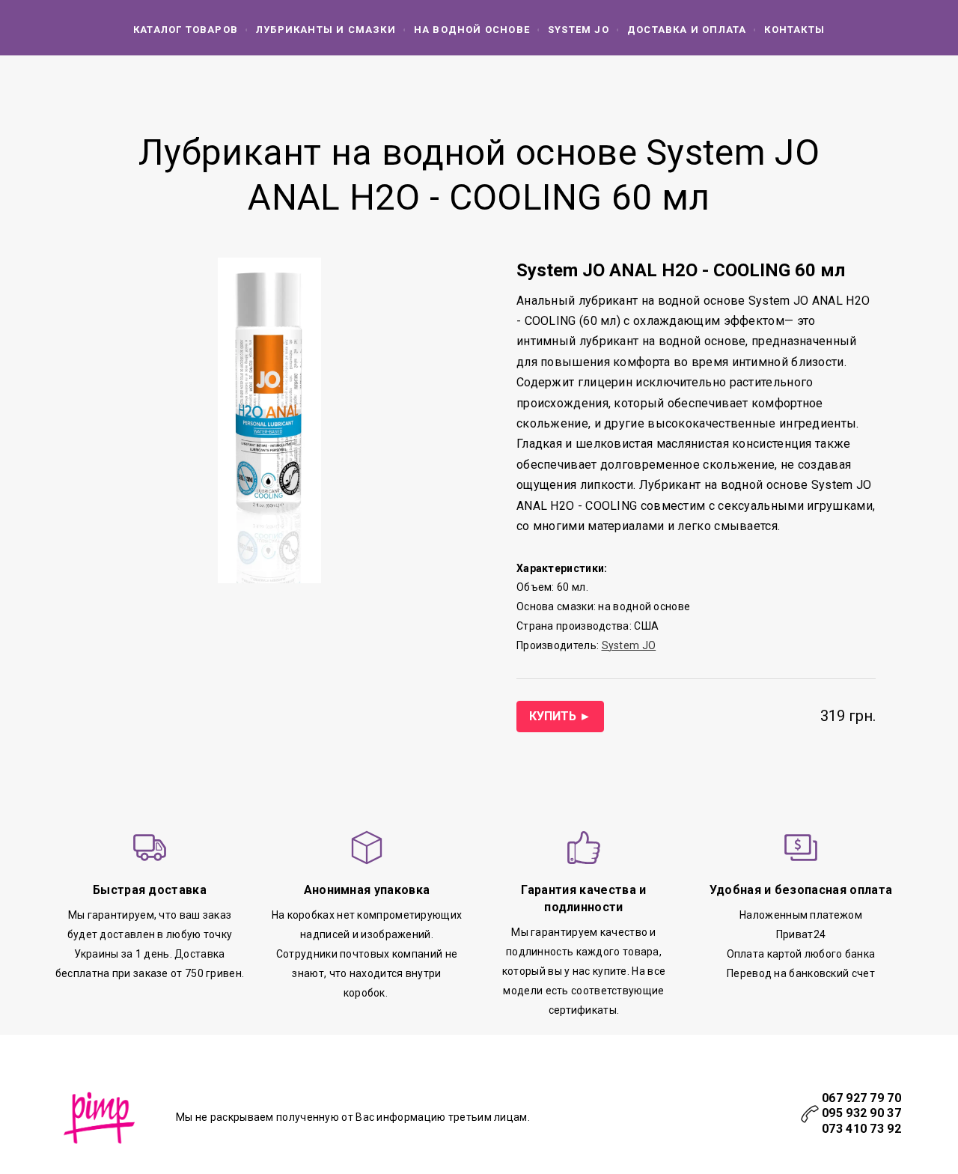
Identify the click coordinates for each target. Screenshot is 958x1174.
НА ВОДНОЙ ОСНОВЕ (472, 29)
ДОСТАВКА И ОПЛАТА (686, 29)
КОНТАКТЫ (794, 29)
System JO (578, 29)
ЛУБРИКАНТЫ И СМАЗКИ (326, 29)
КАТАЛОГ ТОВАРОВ (185, 29)
